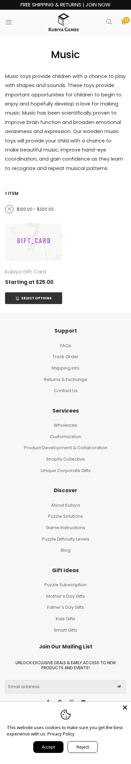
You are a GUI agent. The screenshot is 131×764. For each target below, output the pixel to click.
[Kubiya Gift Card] (33, 242)
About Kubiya (65, 505)
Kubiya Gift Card (25, 271)
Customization (65, 436)
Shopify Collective (65, 459)
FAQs (65, 345)
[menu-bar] (13, 22)
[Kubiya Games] (63, 22)
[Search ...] (109, 22)
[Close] (125, 707)
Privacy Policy (61, 734)
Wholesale (65, 425)
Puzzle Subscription (65, 585)
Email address (24, 687)
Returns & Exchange (65, 379)
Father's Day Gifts (65, 607)
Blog (66, 550)
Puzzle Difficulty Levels (65, 539)
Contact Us (66, 390)
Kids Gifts (65, 619)
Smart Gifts (65, 630)
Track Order (65, 356)
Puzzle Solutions (65, 516)
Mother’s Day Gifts (65, 596)
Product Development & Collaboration (65, 447)
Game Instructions (65, 527)
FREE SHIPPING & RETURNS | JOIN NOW (65, 5)
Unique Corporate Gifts (66, 470)
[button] (119, 686)
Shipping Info (65, 368)
